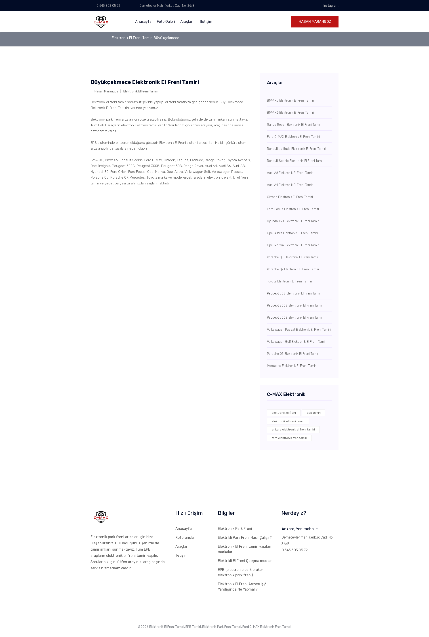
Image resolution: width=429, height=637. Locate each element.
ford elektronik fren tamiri (289, 438)
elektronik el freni (284, 412)
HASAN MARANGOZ (315, 21)
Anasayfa (143, 21)
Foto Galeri (166, 21)
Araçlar (186, 21)
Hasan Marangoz (106, 91)
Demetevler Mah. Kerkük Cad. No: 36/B (166, 6)
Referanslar (185, 537)
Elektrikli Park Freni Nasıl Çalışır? (245, 537)
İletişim (206, 21)
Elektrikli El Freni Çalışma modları (245, 561)
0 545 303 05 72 (108, 6)
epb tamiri (314, 412)
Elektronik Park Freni (235, 528)
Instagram (331, 6)
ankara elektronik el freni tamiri (293, 429)
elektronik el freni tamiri (288, 421)
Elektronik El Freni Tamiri (140, 91)
